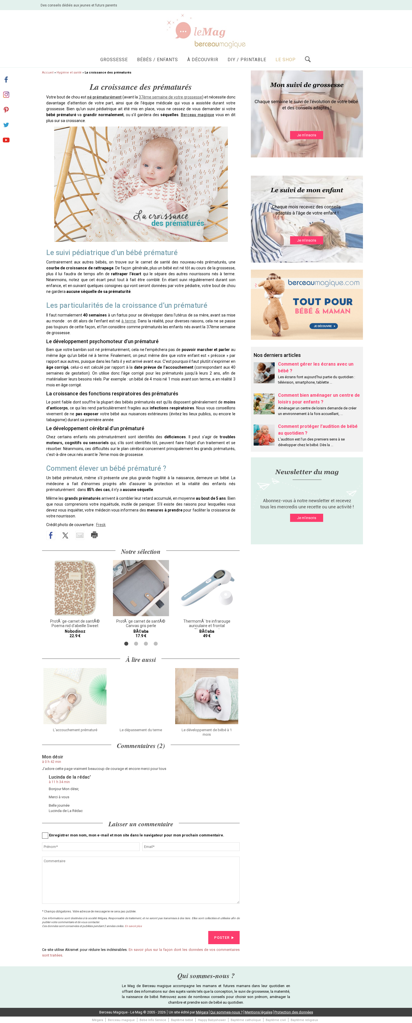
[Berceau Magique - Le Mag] (206, 31)
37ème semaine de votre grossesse (170, 97)
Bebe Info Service (153, 1020)
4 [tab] (156, 643)
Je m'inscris (306, 518)
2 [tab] (136, 643)
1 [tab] (126, 643)
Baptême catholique (246, 1020)
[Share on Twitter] (65, 535)
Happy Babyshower (212, 1020)
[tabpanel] (75, 599)
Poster (222, 937)
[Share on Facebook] (50, 535)
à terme (128, 321)
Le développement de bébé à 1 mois (207, 732)
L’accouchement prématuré (75, 730)
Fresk (101, 524)
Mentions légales (258, 1012)
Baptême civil (276, 1020)
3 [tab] (146, 643)
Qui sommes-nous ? (226, 1012)
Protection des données (293, 1012)
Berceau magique (121, 1020)
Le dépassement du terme (141, 730)
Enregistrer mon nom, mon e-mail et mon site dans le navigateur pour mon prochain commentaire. (136, 835)
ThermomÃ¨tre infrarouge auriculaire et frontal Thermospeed (206, 625)
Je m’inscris (306, 135)
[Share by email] (79, 535)
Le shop (286, 59)
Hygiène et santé (69, 72)
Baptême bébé (182, 1020)
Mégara (202, 1012)
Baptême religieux (304, 1020)
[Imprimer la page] (94, 534)
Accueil (48, 72)
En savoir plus (133, 926)
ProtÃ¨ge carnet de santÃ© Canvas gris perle (140, 623)
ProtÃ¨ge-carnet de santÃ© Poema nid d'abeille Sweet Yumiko (75, 625)
